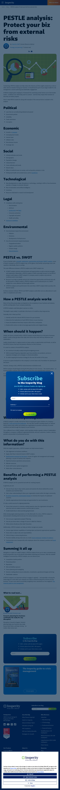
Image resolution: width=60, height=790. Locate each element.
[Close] (51, 373)
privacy (20, 410)
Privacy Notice (40, 772)
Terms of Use (13, 768)
